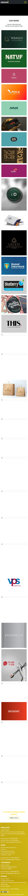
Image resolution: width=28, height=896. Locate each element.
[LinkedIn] (4, 891)
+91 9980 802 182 (14, 871)
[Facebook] (1, 891)
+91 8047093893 (14, 840)
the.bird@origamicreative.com (13, 842)
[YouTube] (6, 891)
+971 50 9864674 (14, 857)
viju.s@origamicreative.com (13, 873)
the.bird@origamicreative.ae (13, 859)
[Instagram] (3, 891)
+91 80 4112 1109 (14, 838)
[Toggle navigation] (25, 2)
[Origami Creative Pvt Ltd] (4, 2)
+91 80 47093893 (14, 889)
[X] (7, 891)
